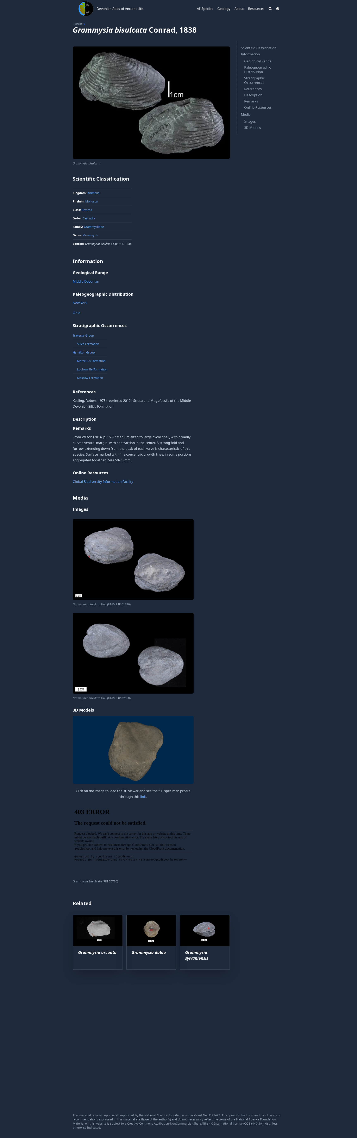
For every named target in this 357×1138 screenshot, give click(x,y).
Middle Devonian (86, 281)
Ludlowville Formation (92, 369)
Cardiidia (89, 218)
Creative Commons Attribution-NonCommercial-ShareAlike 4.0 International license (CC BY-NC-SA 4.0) (197, 1123)
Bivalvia (87, 210)
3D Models (252, 127)
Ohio (76, 313)
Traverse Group (83, 335)
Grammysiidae (94, 227)
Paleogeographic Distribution (257, 69)
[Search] (270, 8)
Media (246, 114)
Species (78, 24)
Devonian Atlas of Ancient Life (120, 8)
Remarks (251, 101)
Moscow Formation (90, 378)
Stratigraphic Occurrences (254, 80)
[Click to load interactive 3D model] (133, 750)
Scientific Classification (258, 48)
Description (253, 95)
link (143, 796)
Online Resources (258, 107)
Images (250, 121)
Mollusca (91, 201)
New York (80, 303)
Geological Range (257, 61)
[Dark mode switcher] (277, 8)
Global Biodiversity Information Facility (103, 481)
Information (250, 54)
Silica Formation (88, 344)
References (253, 89)
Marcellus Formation (91, 361)
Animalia (93, 193)
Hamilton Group (84, 352)
